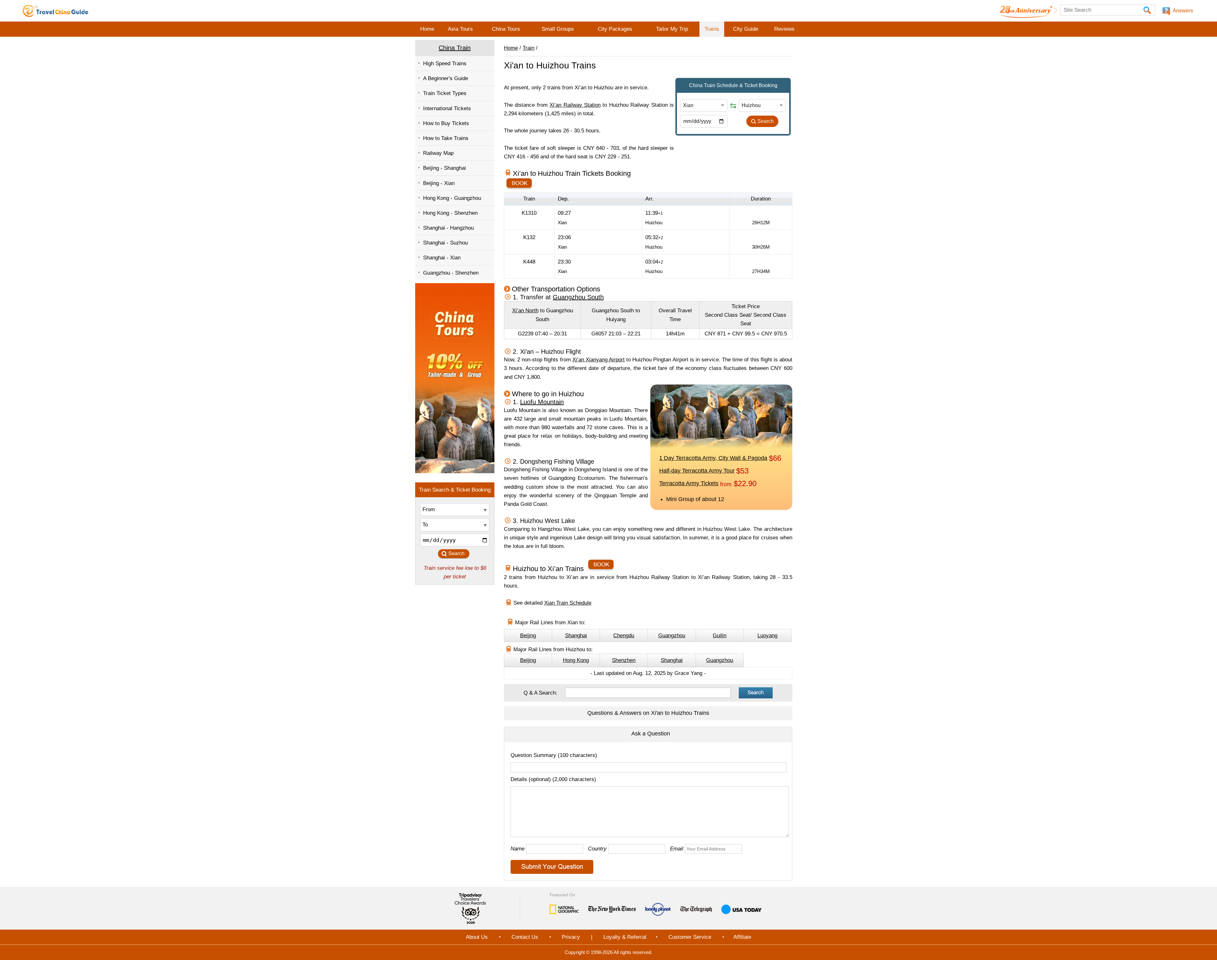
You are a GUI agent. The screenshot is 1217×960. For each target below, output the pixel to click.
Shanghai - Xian (441, 258)
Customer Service (689, 937)
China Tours (506, 29)
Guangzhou (671, 636)
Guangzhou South (578, 297)
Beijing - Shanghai (444, 168)
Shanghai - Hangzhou (448, 228)
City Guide (745, 29)
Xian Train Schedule (567, 603)
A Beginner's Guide (445, 78)
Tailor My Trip (672, 29)
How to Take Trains (445, 138)
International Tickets (447, 108)
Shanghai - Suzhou (445, 243)
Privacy (571, 937)
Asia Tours (460, 29)
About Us (477, 937)
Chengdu (623, 636)
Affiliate (742, 937)
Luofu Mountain (542, 401)
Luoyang (767, 636)
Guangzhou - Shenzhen (451, 273)
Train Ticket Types (445, 93)
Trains (712, 29)
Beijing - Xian (438, 183)
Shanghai (576, 636)
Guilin (719, 636)
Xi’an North (525, 311)
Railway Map (438, 153)
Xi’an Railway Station (575, 105)
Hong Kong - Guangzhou (452, 198)
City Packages (615, 29)
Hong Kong (576, 660)
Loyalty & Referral (624, 937)
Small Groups (558, 29)
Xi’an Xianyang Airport (598, 360)
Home (427, 29)
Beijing (528, 636)
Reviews (784, 29)
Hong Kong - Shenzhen (450, 213)
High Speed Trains (445, 63)
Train (528, 48)
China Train (455, 47)
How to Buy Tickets (446, 123)
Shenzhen (623, 660)
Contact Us (525, 937)
